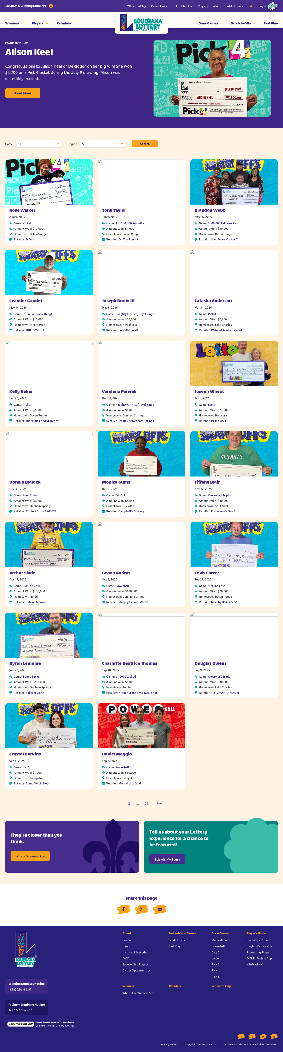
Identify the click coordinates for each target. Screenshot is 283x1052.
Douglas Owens (210, 664)
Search (145, 144)
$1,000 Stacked (125, 676)
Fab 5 (26, 767)
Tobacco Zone (35, 693)
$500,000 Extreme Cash (223, 223)
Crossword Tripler (220, 495)
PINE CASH (218, 421)
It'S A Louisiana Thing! (37, 314)
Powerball (122, 586)
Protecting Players (259, 952)
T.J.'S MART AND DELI (225, 693)
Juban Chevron (36, 602)
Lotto (211, 405)
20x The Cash (31, 586)
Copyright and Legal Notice (200, 1044)
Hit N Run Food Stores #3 (42, 421)
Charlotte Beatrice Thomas (129, 664)
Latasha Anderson (213, 301)
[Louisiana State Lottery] (141, 24)
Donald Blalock (25, 482)
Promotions (159, 6)
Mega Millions (221, 940)
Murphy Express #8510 (134, 602)
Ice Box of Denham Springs (136, 421)
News (126, 946)
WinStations (254, 964)
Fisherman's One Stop (225, 511)
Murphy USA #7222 (224, 602)
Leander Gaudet (25, 301)
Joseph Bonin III (118, 301)
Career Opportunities (136, 970)
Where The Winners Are (137, 993)
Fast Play (271, 24)
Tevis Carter (207, 573)
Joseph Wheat (209, 392)
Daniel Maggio (117, 754)
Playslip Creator (208, 6)
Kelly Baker (21, 392)
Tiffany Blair (207, 482)
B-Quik (30, 239)
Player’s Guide (256, 933)
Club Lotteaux (234, 6)
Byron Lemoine (25, 664)
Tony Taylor (114, 211)
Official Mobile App (259, 958)
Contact (127, 940)
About (126, 933)
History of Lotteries (135, 952)
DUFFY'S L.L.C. (36, 330)
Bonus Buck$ (31, 676)
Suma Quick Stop (37, 783)
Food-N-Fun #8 (128, 330)
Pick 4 (27, 223)
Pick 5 (215, 964)
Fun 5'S (120, 495)
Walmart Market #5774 (226, 330)
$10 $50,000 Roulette (129, 223)
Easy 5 (216, 952)
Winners (12, 24)
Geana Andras (116, 573)
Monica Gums (116, 482)
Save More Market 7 (224, 239)
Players (38, 24)
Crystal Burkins (25, 754)
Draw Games (208, 24)
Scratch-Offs (241, 24)
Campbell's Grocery (131, 511)
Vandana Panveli (119, 392)
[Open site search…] (250, 6)
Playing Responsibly (260, 946)
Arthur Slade (22, 573)
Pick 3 (27, 405)
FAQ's (126, 958)
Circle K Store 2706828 (41, 511)
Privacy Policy (169, 1044)
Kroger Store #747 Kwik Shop (138, 693)
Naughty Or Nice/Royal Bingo (134, 314)
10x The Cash (216, 586)
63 (146, 803)
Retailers (64, 24)
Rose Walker (22, 211)
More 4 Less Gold (130, 783)
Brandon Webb (210, 211)
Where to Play (136, 6)
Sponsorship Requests (136, 964)
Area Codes (30, 495)
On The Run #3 (128, 239)
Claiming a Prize (257, 940)
